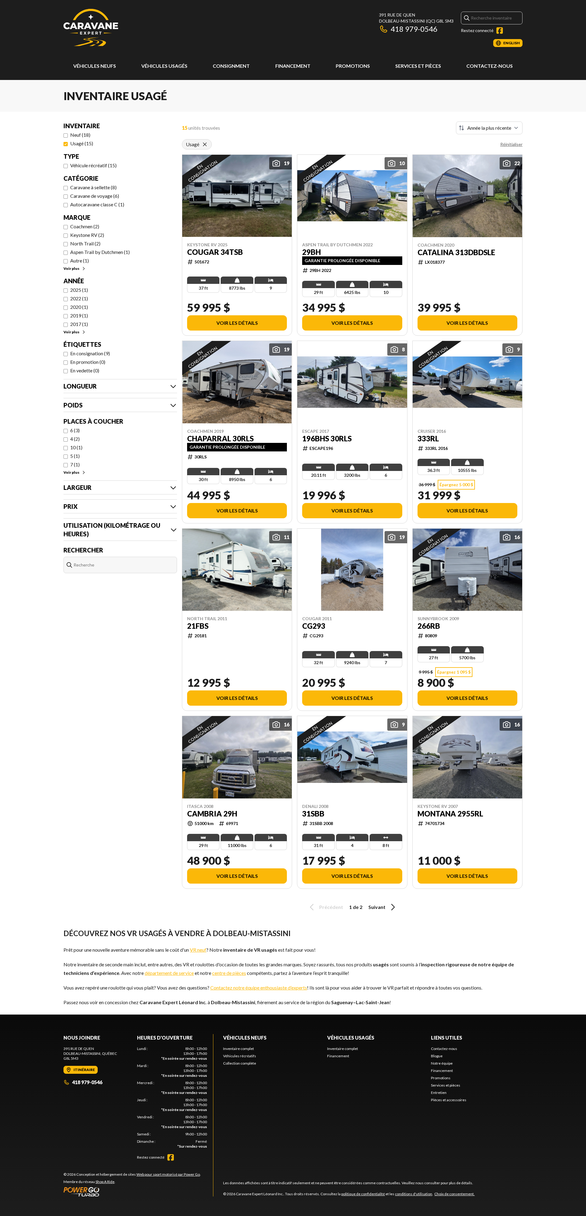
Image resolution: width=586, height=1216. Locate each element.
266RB (429, 626)
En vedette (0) (84, 370)
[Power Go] (132, 1191)
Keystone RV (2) (87, 235)
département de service (169, 973)
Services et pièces (418, 66)
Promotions (353, 66)
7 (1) (75, 464)
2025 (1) (79, 290)
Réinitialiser (511, 144)
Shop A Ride (105, 1181)
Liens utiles (446, 1037)
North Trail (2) (85, 243)
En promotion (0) (87, 362)
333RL (428, 438)
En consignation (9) (90, 353)
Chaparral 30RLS (220, 438)
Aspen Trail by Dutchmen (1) (100, 252)
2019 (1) (79, 315)
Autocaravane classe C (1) (97, 204)
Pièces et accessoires (448, 1100)
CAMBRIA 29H (212, 813)
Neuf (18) (80, 135)
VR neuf (198, 950)
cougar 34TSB (215, 252)
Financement (292, 66)
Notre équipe (442, 1063)
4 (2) (75, 439)
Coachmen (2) (84, 226)
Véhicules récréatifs (239, 1056)
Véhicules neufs (94, 66)
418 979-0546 (414, 28)
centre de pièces (229, 973)
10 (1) (76, 447)
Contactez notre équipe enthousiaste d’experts (258, 987)
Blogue (437, 1056)
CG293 (313, 626)
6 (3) (75, 430)
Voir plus (71, 268)
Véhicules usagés (164, 66)
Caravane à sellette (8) (93, 187)
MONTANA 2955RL (450, 813)
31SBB (313, 813)
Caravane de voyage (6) (94, 196)
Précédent (331, 907)
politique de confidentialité (363, 1194)
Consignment (231, 66)
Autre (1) (79, 260)
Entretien (439, 1092)
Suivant (376, 907)
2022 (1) (79, 298)
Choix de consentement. (454, 1194)
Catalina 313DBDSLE (456, 252)
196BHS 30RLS (327, 438)
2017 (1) (79, 324)
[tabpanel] (172, 1097)
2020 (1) (79, 307)
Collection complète (239, 1063)
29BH (311, 252)
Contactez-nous (489, 66)
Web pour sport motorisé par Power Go (168, 1174)
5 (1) (75, 456)
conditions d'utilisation (413, 1194)
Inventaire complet (238, 1048)
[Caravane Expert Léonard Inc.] (90, 29)
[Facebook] (499, 30)
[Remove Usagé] (205, 144)
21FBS (197, 626)
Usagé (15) (81, 143)
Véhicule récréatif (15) (93, 165)
